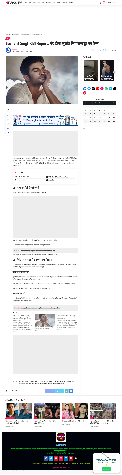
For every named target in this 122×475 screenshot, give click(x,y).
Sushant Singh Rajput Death (56, 383)
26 (95, 121)
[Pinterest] (84, 93)
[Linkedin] (66, 458)
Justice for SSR (50, 381)
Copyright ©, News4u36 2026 (61, 468)
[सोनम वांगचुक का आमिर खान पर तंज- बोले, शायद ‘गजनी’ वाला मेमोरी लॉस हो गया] (19, 411)
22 (109, 117)
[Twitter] (89, 88)
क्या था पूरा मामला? (21, 180)
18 (90, 117)
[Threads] (114, 88)
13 (99, 114)
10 (85, 114)
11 (90, 114)
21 (104, 117)
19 (94, 117)
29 (109, 121)
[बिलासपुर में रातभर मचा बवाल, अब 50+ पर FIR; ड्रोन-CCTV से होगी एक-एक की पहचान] (103, 411)
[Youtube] (56, 458)
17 (85, 117)
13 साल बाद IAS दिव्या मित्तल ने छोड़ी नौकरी (73, 421)
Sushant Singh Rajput (41, 383)
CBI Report (42, 381)
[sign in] (101, 3)
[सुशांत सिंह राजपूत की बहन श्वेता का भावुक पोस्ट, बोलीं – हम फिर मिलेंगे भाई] (45, 320)
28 (104, 121)
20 (100, 117)
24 (86, 121)
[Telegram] (110, 88)
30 (114, 121)
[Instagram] (102, 88)
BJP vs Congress (23, 381)
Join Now (106, 469)
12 (94, 114)
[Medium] (93, 88)
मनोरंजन (11, 418)
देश (7, 38)
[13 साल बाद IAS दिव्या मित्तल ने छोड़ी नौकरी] (75, 411)
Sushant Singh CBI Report (26, 383)
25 (90, 121)
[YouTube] (97, 88)
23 (114, 117)
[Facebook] (84, 88)
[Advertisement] (53, 18)
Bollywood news (33, 381)
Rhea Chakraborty (60, 381)
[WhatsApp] (106, 88)
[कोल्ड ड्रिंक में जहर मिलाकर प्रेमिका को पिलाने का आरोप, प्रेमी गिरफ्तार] (47, 411)
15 (109, 114)
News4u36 (14, 3)
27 (99, 121)
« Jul (84, 128)
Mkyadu (14, 49)
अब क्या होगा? (51, 180)
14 (104, 114)
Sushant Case (70, 381)
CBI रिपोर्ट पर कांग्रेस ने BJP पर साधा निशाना (58, 177)
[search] (106, 2)
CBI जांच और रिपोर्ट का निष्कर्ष (22, 176)
